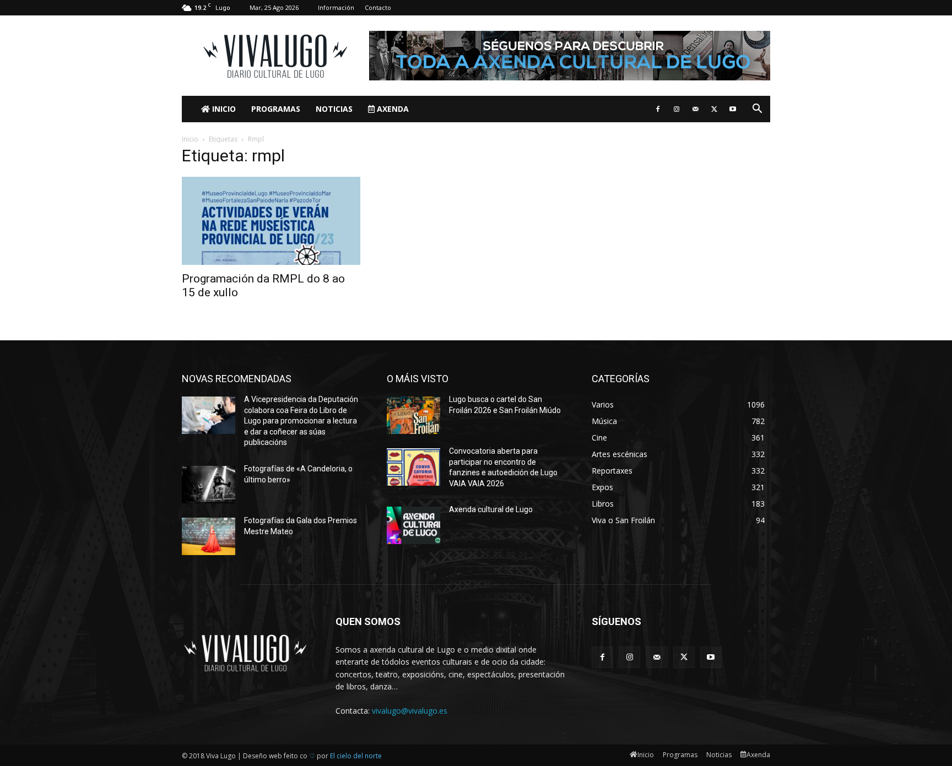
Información (336, 7)
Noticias (334, 109)
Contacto (378, 7)
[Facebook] (658, 109)
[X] (714, 109)
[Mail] (695, 109)
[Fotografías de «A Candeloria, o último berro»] (208, 484)
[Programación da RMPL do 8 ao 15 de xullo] (271, 221)
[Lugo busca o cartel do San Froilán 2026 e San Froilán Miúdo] (413, 415)
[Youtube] (732, 109)
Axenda (392, 109)
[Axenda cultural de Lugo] (413, 525)
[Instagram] (676, 109)
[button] (757, 110)
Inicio (223, 109)
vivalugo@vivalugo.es (409, 710)
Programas (275, 109)
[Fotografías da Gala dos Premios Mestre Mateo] (208, 536)
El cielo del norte (356, 755)
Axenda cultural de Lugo (491, 509)
